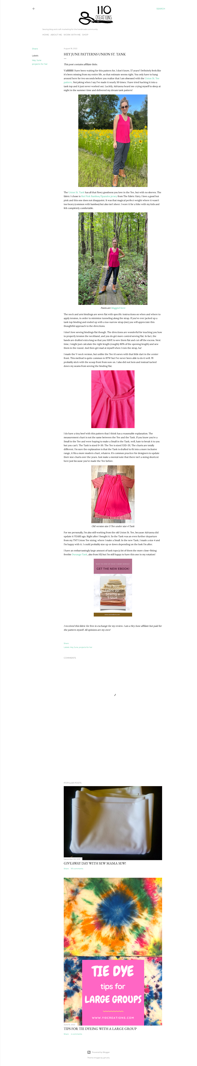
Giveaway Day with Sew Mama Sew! (95, 863)
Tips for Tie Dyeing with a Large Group (100, 1028)
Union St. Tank (76, 192)
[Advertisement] (113, 754)
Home (45, 34)
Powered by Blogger (101, 1052)
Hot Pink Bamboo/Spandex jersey (99, 196)
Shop (85, 34)
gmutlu (106, 1058)
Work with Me (72, 34)
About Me (56, 34)
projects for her (40, 64)
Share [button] (35, 48)
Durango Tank (79, 554)
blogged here (118, 307)
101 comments (77, 868)
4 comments (76, 1034)
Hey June (36, 60)
